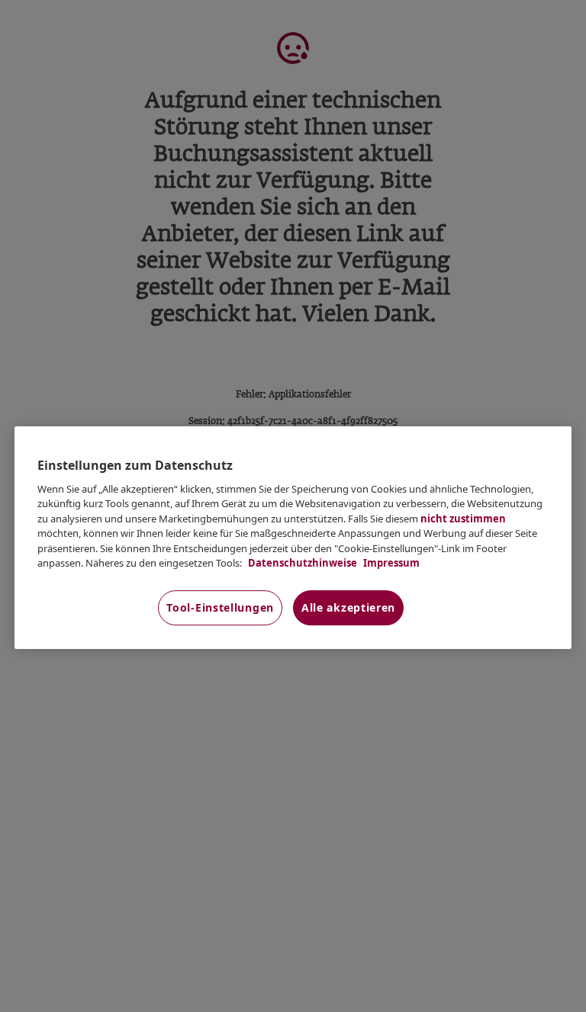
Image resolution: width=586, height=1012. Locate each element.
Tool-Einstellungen (220, 607)
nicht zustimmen (463, 518)
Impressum (390, 563)
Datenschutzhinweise (301, 563)
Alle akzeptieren (348, 607)
